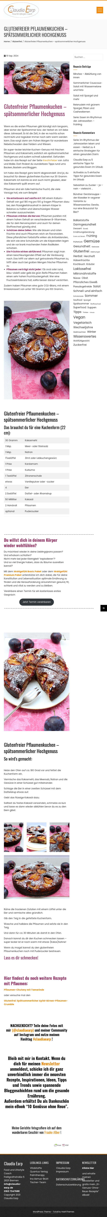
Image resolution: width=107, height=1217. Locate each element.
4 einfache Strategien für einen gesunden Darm (86, 151)
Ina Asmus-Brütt (39, 1178)
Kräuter (90, 264)
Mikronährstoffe (84, 273)
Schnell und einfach (87, 291)
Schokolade (78, 296)
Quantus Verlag (39, 1171)
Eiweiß (85, 229)
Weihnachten (79, 332)
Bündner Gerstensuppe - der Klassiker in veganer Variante (87, 198)
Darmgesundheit (84, 224)
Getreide (95, 247)
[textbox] (36, 1082)
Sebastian (79, 185)
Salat (97, 286)
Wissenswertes (84, 336)
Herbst (77, 256)
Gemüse (92, 241)
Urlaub (92, 312)
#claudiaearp (42, 1039)
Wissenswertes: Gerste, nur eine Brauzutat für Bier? (86, 208)
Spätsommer (81, 303)
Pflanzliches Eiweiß (85, 282)
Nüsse (76, 278)
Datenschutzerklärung (68, 1184)
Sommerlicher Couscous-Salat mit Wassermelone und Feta (87, 86)
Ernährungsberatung (83, 232)
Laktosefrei (82, 268)
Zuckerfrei (80, 345)
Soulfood (77, 299)
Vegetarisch (82, 323)
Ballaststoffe (81, 220)
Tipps (77, 312)
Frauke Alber (52, 1132)
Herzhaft (89, 256)
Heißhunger (95, 252)
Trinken (85, 312)
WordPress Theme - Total (45, 1211)
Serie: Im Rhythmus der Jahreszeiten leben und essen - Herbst (86, 143)
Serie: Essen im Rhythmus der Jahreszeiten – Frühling (87, 121)
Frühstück (77, 241)
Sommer (91, 296)
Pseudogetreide (82, 286)
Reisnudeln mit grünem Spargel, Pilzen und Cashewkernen (86, 108)
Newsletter (50, 1063)
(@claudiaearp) (23, 1030)
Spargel (87, 300)
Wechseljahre (83, 327)
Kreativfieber (50, 160)
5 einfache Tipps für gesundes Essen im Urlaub (88, 163)
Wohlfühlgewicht (81, 340)
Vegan (79, 317)
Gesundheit (81, 246)
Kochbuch (79, 264)
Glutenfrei (81, 251)
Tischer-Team (38, 1182)
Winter (91, 332)
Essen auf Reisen (79, 236)
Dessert (77, 228)
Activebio (78, 172)
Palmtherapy (37, 1175)
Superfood (79, 307)
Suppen (91, 307)
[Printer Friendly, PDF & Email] (61, 1145)
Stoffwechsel (95, 304)
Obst (85, 278)
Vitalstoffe (36, 1168)
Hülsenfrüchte (81, 260)
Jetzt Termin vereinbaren (37, 602)
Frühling (91, 236)
